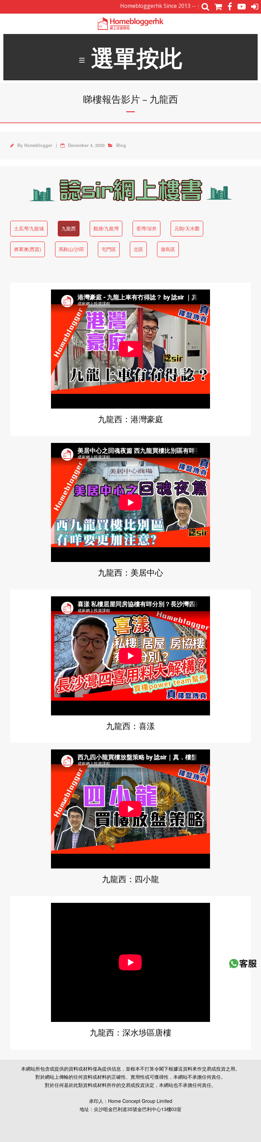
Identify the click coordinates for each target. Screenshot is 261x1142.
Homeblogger (38, 145)
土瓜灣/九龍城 (29, 228)
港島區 (168, 249)
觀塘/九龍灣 (106, 228)
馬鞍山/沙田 (71, 249)
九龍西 (69, 228)
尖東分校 (192, 6)
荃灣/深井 (146, 228)
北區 (138, 249)
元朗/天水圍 (186, 228)
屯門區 (109, 249)
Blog (121, 145)
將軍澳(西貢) (27, 249)
